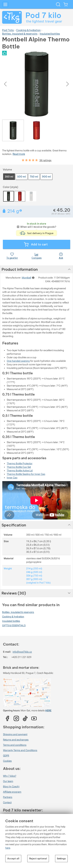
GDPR (6, 755)
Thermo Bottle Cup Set (19, 467)
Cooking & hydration (13, 616)
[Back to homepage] (36, 17)
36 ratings (45, 160)
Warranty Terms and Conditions (20, 750)
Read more (19, 154)
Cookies (7, 760)
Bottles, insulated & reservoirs (18, 612)
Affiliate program (12, 791)
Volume (7, 169)
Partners (7, 797)
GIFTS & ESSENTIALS (14, 625)
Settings (61, 858)
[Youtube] (7, 717)
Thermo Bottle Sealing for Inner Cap (26, 474)
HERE (48, 710)
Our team (8, 781)
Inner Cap (12, 477)
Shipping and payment (15, 734)
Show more (21, 210)
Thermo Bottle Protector (19, 463)
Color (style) (10, 187)
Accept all (13, 858)
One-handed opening (18, 360)
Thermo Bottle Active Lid (20, 470)
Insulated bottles (11, 621)
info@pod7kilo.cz (22, 651)
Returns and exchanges (16, 739)
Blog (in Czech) (11, 786)
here (7, 847)
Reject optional (38, 858)
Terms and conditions (14, 745)
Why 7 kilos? (9, 775)
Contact (7, 802)
